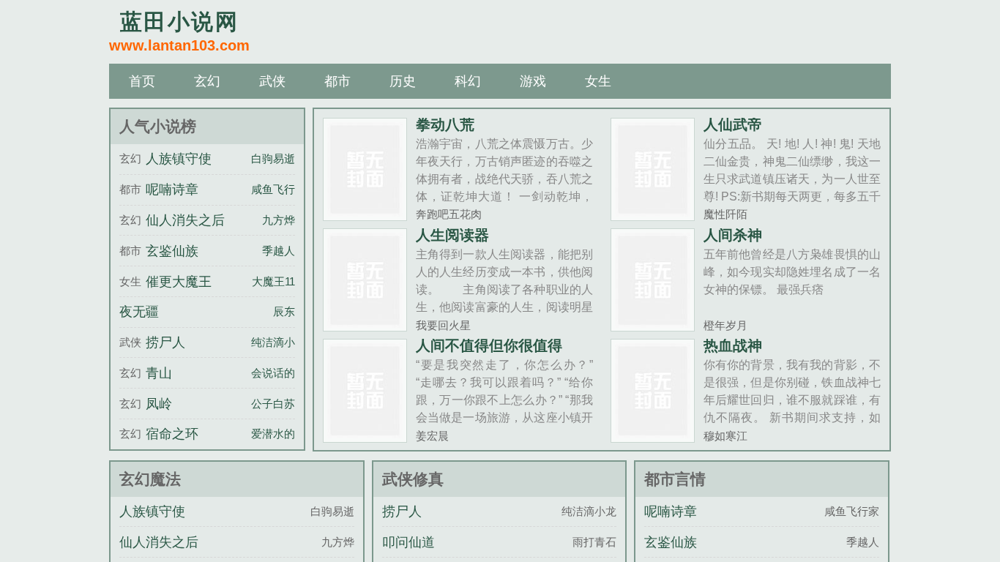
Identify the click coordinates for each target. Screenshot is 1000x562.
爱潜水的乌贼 (284, 433)
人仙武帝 (733, 124)
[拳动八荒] (365, 215)
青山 (159, 373)
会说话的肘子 (284, 373)
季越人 (278, 250)
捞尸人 (165, 342)
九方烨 (278, 220)
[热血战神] (653, 436)
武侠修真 (413, 479)
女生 (598, 81)
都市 (337, 81)
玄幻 (207, 81)
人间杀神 (733, 235)
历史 (402, 81)
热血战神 (733, 345)
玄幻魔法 (150, 479)
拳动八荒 (445, 124)
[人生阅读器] (365, 325)
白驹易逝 (273, 158)
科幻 (468, 81)
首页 (142, 81)
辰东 (284, 311)
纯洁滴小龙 (278, 342)
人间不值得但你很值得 (489, 345)
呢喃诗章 (172, 189)
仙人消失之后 (185, 220)
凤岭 (159, 404)
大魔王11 (273, 281)
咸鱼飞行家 (278, 189)
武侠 (272, 81)
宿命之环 (172, 434)
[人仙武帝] (653, 215)
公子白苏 (273, 403)
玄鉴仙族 (172, 251)
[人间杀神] (653, 325)
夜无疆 (139, 311)
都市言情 (675, 479)
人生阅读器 (452, 235)
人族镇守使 (179, 158)
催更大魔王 (179, 281)
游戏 (533, 81)
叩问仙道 (408, 542)
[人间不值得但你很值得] (365, 436)
